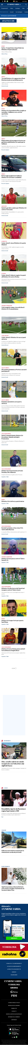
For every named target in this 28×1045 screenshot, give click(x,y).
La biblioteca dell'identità (14, 969)
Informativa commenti (14, 1016)
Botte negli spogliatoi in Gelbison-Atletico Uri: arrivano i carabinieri (11, 176)
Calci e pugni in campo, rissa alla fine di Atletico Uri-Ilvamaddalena (12, 308)
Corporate (14, 1019)
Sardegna (17, 8)
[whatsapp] (7, 1)
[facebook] (5, 1)
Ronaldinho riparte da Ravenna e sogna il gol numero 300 (13, 810)
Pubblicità (14, 1008)
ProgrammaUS (4, 8)
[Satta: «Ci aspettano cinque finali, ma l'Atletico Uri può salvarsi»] (14, 35)
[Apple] (14, 1029)
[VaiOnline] (14, 992)
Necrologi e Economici (14, 1005)
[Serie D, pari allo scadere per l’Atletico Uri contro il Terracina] (14, 195)
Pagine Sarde (14, 974)
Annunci (14, 972)
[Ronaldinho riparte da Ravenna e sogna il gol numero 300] (14, 798)
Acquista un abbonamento (14, 966)
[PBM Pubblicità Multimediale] (14, 996)
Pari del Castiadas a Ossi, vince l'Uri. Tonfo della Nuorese (12, 528)
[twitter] (2, 1)
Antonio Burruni (4, 345)
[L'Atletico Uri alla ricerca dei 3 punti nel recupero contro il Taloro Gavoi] (14, 576)
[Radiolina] (14, 954)
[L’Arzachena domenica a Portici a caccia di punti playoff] (14, 357)
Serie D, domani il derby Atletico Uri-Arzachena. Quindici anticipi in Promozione (12, 437)
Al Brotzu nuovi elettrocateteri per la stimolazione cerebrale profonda (12, 851)
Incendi (11, 12)
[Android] (14, 1033)
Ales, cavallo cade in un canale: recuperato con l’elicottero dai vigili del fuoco (12, 764)
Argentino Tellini (5, 476)
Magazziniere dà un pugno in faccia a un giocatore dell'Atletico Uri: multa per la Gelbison (13, 142)
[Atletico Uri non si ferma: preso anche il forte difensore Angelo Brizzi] (14, 636)
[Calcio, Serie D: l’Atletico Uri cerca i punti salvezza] (14, 325)
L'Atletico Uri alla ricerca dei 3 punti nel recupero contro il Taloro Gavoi (13, 589)
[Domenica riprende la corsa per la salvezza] (14, 389)
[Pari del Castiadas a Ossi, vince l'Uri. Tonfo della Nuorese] (14, 515)
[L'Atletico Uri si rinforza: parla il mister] (14, 488)
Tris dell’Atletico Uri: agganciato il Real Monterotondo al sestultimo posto (13, 79)
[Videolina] (14, 947)
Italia (23, 8)
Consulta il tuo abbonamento (14, 963)
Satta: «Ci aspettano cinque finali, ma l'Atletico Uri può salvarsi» (12, 48)
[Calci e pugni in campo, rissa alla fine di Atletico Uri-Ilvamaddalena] (14, 295)
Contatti (14, 1011)
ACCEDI (24, 1)
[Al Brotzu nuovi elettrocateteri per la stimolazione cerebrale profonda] (14, 840)
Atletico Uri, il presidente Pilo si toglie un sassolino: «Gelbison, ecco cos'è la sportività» (13, 112)
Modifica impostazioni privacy (14, 1014)
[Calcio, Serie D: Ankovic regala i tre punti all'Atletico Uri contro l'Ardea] (14, 262)
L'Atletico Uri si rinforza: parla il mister (12, 501)
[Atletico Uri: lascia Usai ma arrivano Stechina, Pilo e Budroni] (14, 458)
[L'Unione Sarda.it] (14, 4)
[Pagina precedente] (16, 668)
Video (11, 8)
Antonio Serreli (4, 86)
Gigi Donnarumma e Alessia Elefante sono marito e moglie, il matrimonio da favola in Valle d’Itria (12, 888)
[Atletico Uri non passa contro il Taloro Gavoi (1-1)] (14, 546)
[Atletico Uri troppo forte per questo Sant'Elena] (14, 608)
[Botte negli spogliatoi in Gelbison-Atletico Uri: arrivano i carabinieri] (14, 163)
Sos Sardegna (19, 12)
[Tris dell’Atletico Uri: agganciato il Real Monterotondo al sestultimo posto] (14, 66)
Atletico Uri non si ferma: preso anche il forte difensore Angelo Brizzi (13, 649)
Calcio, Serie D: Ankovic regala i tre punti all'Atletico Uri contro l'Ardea (13, 276)
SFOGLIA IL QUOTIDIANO (8, 15)
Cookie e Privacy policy (14, 1002)
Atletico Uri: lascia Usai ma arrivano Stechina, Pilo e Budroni (12, 471)
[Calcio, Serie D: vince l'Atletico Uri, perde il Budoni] (14, 230)
